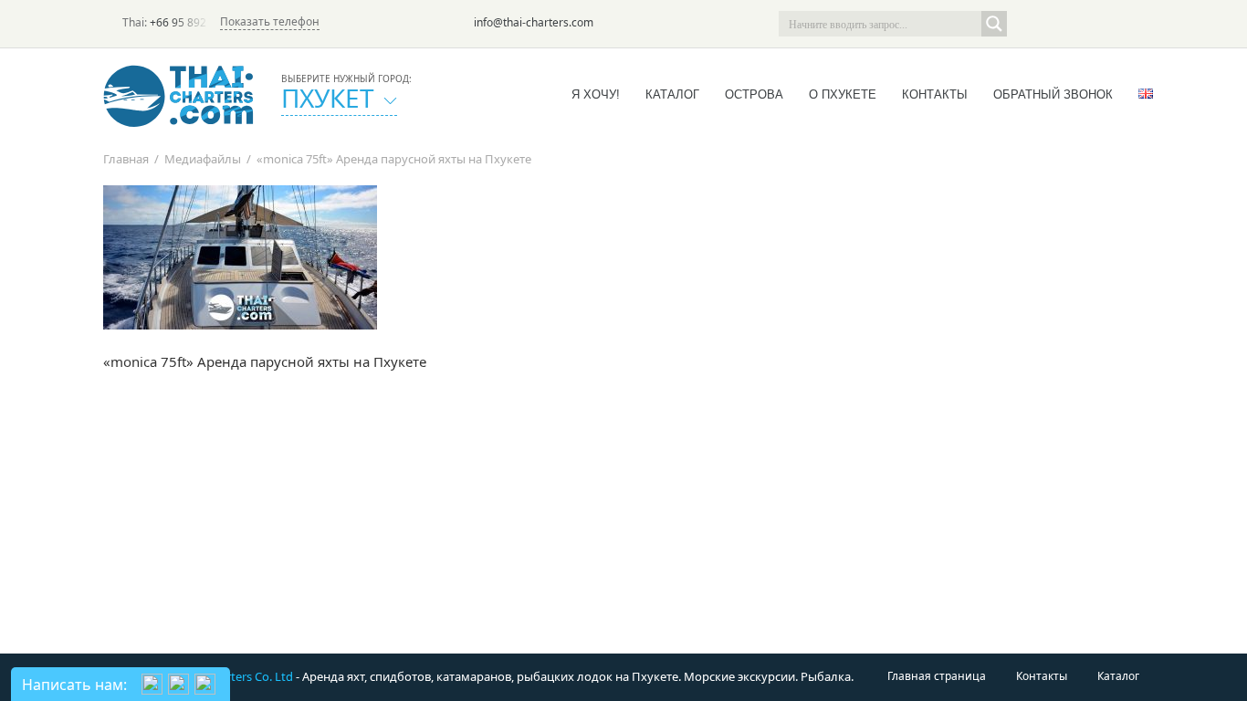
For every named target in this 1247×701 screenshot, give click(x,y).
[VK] (1131, 24)
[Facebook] (1080, 24)
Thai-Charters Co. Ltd (236, 676)
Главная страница (936, 676)
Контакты (935, 94)
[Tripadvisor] (1029, 24)
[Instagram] (1105, 24)
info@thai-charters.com (533, 22)
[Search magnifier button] (994, 24)
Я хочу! (595, 94)
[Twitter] (1054, 24)
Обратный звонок (1053, 94)
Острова (754, 94)
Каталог (672, 94)
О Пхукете (842, 94)
